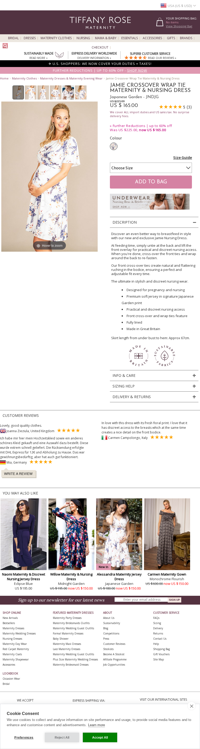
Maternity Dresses (13, 628)
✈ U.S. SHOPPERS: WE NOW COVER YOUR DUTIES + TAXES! (100, 63)
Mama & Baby (105, 38)
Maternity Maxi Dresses (67, 644)
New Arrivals (10, 618)
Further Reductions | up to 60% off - (100, 70)
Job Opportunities (114, 664)
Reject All (62, 737)
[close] (191, 705)
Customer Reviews (114, 644)
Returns (158, 633)
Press (106, 638)
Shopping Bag (161, 649)
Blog (105, 628)
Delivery (158, 628)
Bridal (13, 38)
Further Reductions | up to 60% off (142, 125)
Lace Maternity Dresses (66, 649)
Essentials (129, 38)
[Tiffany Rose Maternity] (76, 32)
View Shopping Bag (179, 26)
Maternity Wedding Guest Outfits (73, 628)
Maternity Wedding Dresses (19, 633)
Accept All (100, 737)
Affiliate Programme (115, 659)
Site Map (158, 659)
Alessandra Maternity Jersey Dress (119, 576)
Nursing (83, 38)
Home (4, 78)
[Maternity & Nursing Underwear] (150, 211)
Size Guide (182, 157)
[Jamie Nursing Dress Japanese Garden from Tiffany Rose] (18, 92)
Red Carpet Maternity (16, 649)
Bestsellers (9, 623)
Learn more (96, 725)
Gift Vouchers (161, 654)
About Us (108, 618)
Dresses (30, 38)
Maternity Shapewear (16, 659)
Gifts (171, 38)
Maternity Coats (12, 654)
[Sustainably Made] (59, 56)
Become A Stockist (113, 654)
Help (156, 644)
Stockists (108, 649)
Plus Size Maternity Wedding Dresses (75, 659)
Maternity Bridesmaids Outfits (71, 623)
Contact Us (159, 638)
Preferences (23, 737)
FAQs (156, 618)
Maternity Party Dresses (67, 618)
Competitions (111, 633)
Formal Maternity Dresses (68, 633)
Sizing (157, 623)
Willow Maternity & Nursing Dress (71, 576)
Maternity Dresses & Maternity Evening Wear (71, 78)
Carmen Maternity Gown (167, 574)
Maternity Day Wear (15, 644)
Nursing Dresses (12, 638)
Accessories (152, 38)
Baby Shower (60, 638)
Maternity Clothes (56, 38)
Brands (186, 38)
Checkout (100, 47)
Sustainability (111, 623)
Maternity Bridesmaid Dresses (71, 664)
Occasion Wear (11, 678)
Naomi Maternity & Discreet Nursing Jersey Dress (23, 576)
